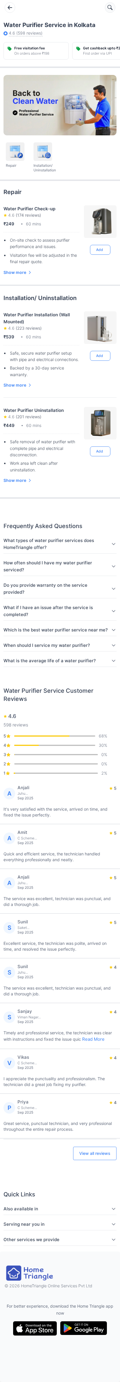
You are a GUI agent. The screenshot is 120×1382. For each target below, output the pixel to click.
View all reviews (94, 1153)
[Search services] (110, 7)
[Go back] (10, 7)
